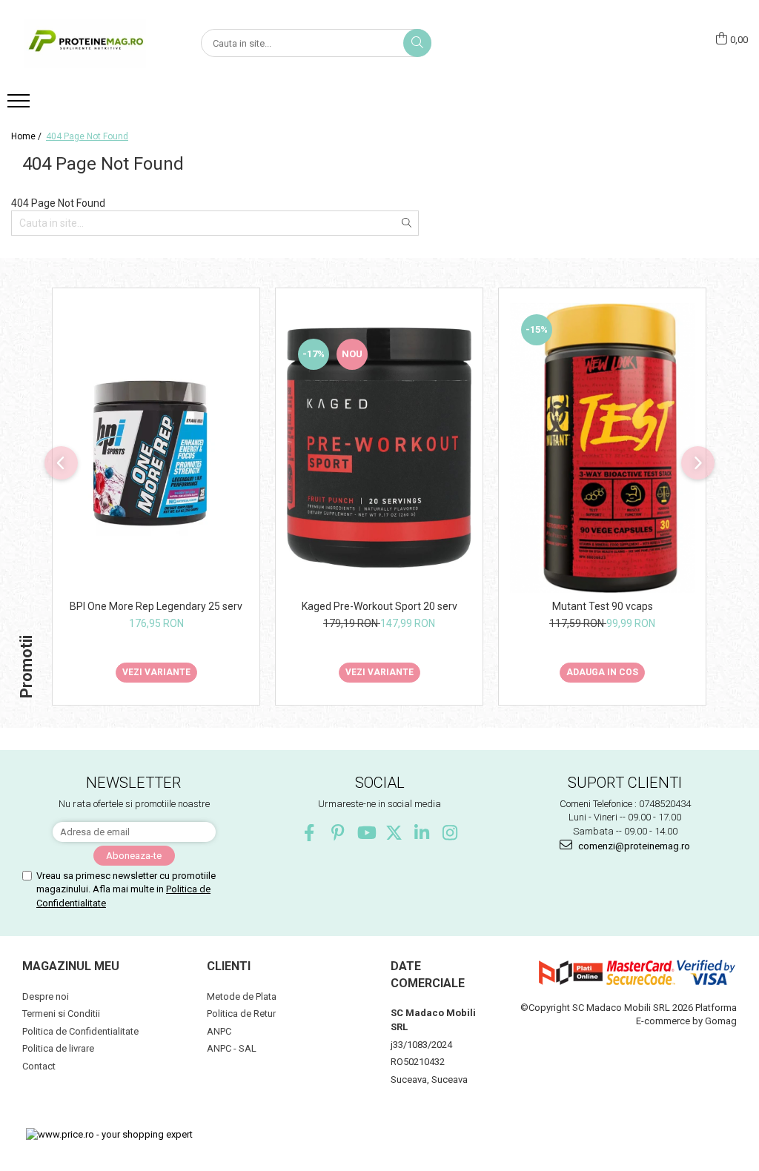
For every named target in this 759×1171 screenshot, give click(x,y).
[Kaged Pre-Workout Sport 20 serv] (379, 448)
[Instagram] (450, 833)
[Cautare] (417, 43)
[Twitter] (394, 833)
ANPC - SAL (231, 1048)
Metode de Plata (241, 996)
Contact (39, 1066)
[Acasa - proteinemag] (85, 43)
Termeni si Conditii (61, 1013)
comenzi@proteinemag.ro (633, 846)
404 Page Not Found (87, 136)
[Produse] (20, 105)
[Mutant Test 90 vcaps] (602, 447)
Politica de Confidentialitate (80, 1031)
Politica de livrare (58, 1048)
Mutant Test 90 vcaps (602, 606)
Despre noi (45, 996)
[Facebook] (309, 833)
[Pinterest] (338, 833)
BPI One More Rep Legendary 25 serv (156, 606)
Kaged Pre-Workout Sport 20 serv (379, 606)
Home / (27, 136)
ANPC (219, 1031)
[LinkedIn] (422, 833)
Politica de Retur (241, 1013)
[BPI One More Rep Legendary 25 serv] (156, 448)
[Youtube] (366, 833)
